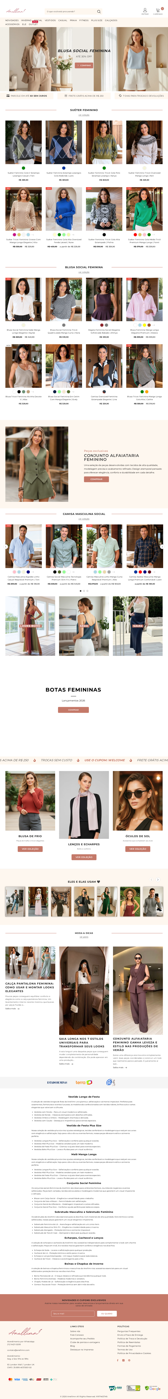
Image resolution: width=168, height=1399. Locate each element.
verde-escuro (68, 392)
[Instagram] (123, 1360)
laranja (147, 392)
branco (135, 325)
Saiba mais (10, 1008)
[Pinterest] (129, 1360)
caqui (19, 235)
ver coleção (83, 115)
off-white (24, 235)
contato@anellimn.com (18, 1350)
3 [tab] (87, 591)
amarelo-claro (68, 235)
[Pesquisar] (73, 11)
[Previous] (5, 546)
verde (23, 168)
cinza (109, 572)
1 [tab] (80, 591)
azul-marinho (28, 572)
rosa (14, 572)
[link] (26, 96)
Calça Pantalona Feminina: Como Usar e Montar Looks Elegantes (29, 987)
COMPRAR (85, 65)
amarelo (144, 325)
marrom (149, 325)
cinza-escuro (106, 325)
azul (64, 168)
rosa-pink (14, 235)
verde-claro (64, 235)
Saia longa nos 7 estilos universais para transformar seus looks (82, 1042)
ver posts (84, 937)
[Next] (162, 546)
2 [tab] (84, 591)
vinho (102, 325)
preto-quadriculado (64, 325)
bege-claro (104, 572)
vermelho (135, 235)
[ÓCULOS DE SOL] (138, 801)
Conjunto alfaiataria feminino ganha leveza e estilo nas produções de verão (135, 1044)
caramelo (28, 392)
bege (144, 168)
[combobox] (70, 11)
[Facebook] (118, 1360)
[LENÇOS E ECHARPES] (84, 805)
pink (144, 235)
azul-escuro (55, 392)
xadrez (149, 572)
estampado (104, 392)
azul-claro (28, 235)
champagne (64, 392)
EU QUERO (106, 1313)
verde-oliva (24, 392)
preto (104, 235)
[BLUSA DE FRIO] (30, 801)
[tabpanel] (23, 555)
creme (55, 235)
